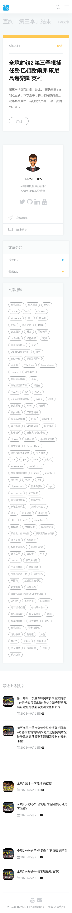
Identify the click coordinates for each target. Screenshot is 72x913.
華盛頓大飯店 (18, 345)
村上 (29, 331)
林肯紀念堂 (37, 546)
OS (26, 392)
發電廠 (30, 634)
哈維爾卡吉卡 (38, 607)
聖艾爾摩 (15, 647)
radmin (14, 371)
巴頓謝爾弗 (32, 412)
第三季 (42, 405)
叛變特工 (31, 540)
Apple (39, 398)
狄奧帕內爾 (16, 620)
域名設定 (42, 513)
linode (14, 311)
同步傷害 (26, 324)
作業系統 (15, 405)
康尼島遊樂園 (18, 419)
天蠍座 (26, 641)
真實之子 (15, 553)
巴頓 (33, 419)
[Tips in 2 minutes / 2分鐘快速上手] (6, 7)
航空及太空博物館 (20, 533)
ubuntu (48, 472)
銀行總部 (31, 338)
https (13, 520)
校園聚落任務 (18, 546)
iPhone (14, 439)
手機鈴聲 (29, 439)
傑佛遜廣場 (36, 486)
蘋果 (50, 398)
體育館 (37, 385)
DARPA (14, 600)
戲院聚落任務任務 (45, 533)
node (35, 459)
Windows (29, 365)
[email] (39, 900)
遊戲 (60, 45)
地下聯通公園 (18, 607)
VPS (42, 553)
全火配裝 (32, 304)
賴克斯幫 (15, 587)
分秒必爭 (15, 634)
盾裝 (44, 647)
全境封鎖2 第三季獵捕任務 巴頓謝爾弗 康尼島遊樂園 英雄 (35, 70)
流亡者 (30, 553)
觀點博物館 (16, 614)
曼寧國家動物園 (19, 472)
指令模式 (15, 432)
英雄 (44, 338)
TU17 (14, 641)
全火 (33, 345)
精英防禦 (15, 654)
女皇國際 (15, 331)
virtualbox (16, 318)
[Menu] (67, 8)
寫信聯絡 (22, 218)
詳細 (19, 121)
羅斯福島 (33, 567)
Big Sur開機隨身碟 (20, 398)
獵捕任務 (15, 412)
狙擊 (13, 324)
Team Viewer (47, 365)
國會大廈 (15, 540)
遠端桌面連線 (18, 378)
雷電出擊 (31, 647)
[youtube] (44, 202)
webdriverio (35, 466)
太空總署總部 (18, 499)
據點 (33, 378)
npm (24, 459)
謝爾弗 (45, 419)
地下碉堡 (40, 452)
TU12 (41, 324)
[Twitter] (22, 202)
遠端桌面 (29, 371)
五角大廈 (29, 600)
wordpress (16, 493)
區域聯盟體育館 (19, 385)
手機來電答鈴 (47, 439)
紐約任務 (38, 573)
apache (14, 479)
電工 (30, 318)
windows (41, 311)
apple (29, 405)
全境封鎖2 (16, 627)
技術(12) (13, 259)
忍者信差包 (34, 627)
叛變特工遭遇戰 (32, 580)
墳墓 (49, 614)
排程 (38, 351)
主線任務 (31, 587)
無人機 (42, 318)
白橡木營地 (16, 567)
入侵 (42, 634)
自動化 (48, 459)
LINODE (15, 560)
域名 (13, 513)
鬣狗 (47, 620)
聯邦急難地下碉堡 (20, 452)
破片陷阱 (15, 425)
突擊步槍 (41, 641)
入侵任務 (15, 338)
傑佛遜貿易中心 (35, 358)
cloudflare (39, 520)
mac (13, 459)
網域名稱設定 (38, 506)
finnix (27, 311)
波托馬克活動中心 (36, 432)
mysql (28, 479)
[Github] (30, 202)
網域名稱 (36, 499)
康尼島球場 (35, 614)
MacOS (14, 392)
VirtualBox (32, 425)
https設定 (30, 526)
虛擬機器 (48, 425)
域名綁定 (26, 513)
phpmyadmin (17, 486)
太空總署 (33, 493)
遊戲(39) (13, 271)
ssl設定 (14, 526)
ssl (25, 520)
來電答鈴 (15, 445)
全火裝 (14, 365)
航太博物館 (47, 526)
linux (36, 472)
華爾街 (14, 580)
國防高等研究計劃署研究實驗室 (27, 594)
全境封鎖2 (16, 304)
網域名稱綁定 (18, 506)
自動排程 (15, 358)
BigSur (38, 392)
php (39, 479)
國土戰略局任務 (19, 573)
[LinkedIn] (37, 202)
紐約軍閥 (45, 600)
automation (17, 466)
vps (50, 486)
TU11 (47, 304)
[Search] (58, 7)
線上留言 (22, 229)
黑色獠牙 (42, 331)
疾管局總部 (31, 560)
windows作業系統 (20, 351)
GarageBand (33, 445)
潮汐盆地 (33, 620)
